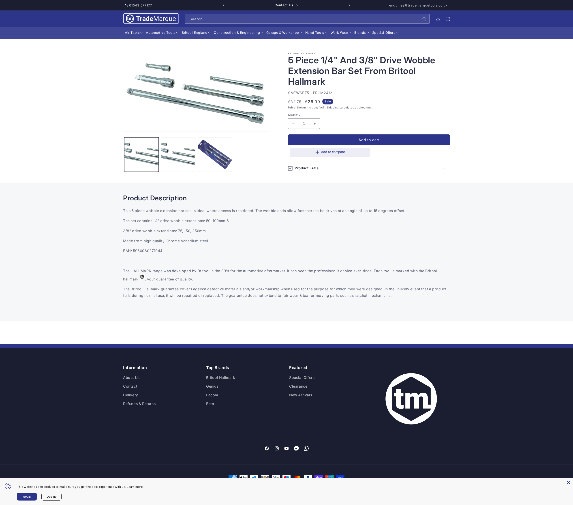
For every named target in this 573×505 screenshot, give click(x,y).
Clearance (298, 386)
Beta (210, 403)
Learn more (135, 486)
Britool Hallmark (220, 377)
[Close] (568, 482)
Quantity (294, 115)
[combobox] (307, 18)
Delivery (130, 395)
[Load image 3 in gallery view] (215, 154)
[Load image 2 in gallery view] (178, 154)
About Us (131, 377)
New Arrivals (300, 395)
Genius (212, 386)
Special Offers (301, 377)
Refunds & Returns (139, 403)
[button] (132, 33)
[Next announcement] (349, 5)
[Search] (424, 19)
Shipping (332, 107)
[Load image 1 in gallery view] (141, 154)
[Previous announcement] (224, 5)
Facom (212, 395)
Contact (130, 386)
